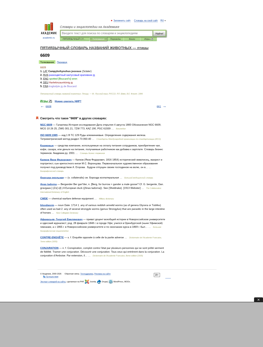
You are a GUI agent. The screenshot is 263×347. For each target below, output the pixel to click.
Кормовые (47, 145)
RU (162, 20)
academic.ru (49, 38)
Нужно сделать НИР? (68, 101)
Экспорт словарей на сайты (53, 282)
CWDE (44, 198)
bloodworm (47, 205)
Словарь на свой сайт (146, 20)
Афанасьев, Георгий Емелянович (61, 219)
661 (159, 106)
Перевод (62, 62)
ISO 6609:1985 (49, 135)
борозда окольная (52, 177)
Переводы (115, 39)
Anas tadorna (48, 184)
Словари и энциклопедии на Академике (89, 27)
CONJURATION (49, 248)
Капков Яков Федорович (56, 159)
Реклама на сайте (102, 274)
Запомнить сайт (122, 20)
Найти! (159, 33)
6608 (48, 106)
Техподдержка (86, 274)
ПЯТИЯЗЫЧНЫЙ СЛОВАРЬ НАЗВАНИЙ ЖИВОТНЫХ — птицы (75, 39)
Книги (132, 39)
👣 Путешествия (50, 277)
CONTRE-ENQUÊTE (52, 237)
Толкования (98, 39)
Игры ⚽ (148, 39)
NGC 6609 (46, 124)
